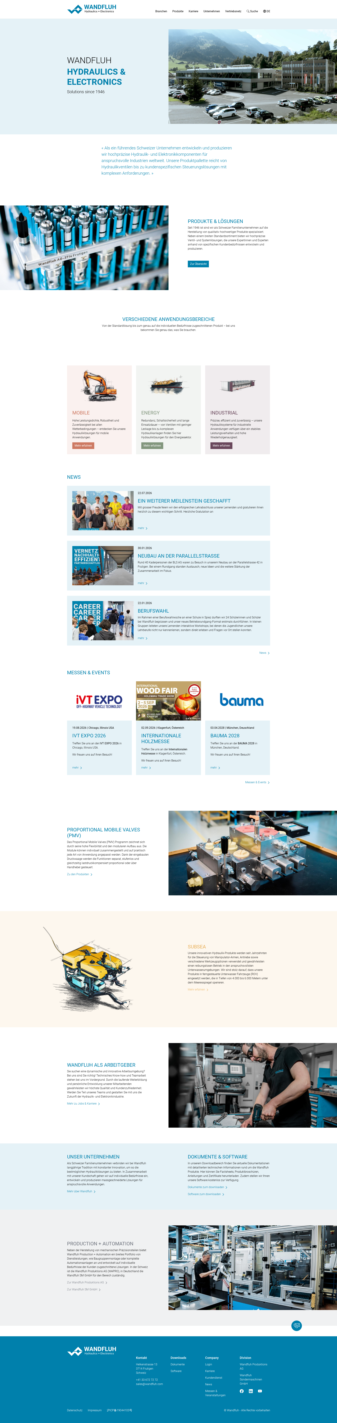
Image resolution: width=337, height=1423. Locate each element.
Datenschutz (74, 1410)
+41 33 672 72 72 (147, 1379)
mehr (141, 528)
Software (176, 1371)
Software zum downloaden (204, 1194)
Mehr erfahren (83, 445)
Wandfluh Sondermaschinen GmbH (251, 1379)
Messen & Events (255, 782)
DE (268, 11)
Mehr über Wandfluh (79, 1191)
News (262, 652)
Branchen (161, 11)
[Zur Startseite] (91, 9)
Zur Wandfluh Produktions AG (85, 1282)
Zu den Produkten (78, 874)
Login (208, 1364)
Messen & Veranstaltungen (215, 1393)
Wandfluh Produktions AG (253, 1366)
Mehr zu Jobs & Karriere (82, 1103)
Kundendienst (213, 1377)
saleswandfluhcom (149, 1384)
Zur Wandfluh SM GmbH (82, 1289)
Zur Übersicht (198, 264)
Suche (253, 11)
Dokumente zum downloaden (206, 1187)
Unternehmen (211, 11)
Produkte (177, 11)
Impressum (95, 1410)
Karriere (193, 11)
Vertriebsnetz (233, 11)
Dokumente (178, 1364)
